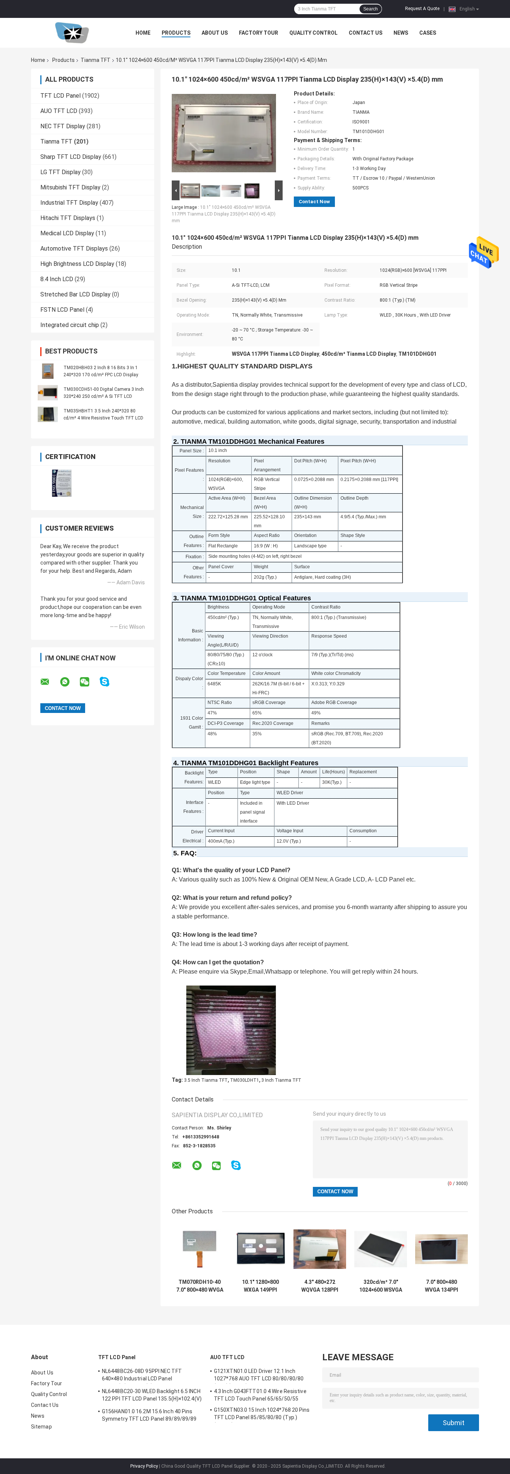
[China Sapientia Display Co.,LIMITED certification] (62, 483)
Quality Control (313, 33)
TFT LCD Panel (60, 95)
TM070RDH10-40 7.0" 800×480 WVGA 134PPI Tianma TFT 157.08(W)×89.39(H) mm (199, 1286)
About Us (215, 33)
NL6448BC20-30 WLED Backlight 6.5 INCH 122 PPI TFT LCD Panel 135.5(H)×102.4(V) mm (152, 1396)
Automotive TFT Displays (74, 248)
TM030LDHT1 (244, 1080)
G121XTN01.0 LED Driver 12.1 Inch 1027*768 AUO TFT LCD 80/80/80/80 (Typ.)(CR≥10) (259, 1376)
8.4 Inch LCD (56, 279)
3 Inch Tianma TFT (281, 1080)
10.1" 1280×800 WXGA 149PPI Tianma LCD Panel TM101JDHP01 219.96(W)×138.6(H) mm (260, 1286)
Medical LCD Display (67, 233)
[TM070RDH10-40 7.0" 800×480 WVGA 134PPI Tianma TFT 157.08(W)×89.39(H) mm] (199, 1249)
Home (143, 33)
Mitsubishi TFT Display (70, 187)
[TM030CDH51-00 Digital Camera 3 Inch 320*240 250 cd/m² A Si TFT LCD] (48, 393)
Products (176, 33)
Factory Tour (258, 33)
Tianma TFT (96, 60)
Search (370, 9)
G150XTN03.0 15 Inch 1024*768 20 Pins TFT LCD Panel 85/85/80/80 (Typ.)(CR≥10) (262, 1415)
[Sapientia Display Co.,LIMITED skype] (109, 682)
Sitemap (41, 1427)
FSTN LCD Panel (62, 309)
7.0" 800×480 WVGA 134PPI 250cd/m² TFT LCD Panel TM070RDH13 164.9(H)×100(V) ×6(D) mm (441, 1286)
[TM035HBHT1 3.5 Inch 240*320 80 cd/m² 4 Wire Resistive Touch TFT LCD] (48, 414)
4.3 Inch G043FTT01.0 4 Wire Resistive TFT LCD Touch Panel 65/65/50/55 (260, 1395)
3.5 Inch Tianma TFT (206, 1080)
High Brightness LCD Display (77, 263)
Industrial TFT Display (69, 202)
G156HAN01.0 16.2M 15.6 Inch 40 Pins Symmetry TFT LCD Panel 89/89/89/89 (149, 1415)
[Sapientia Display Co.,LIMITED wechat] (89, 682)
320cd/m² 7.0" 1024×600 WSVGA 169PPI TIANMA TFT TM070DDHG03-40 (380, 1286)
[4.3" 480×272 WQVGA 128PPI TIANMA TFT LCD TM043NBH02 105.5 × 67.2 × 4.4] (319, 1249)
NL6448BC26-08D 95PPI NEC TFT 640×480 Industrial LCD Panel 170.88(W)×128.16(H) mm (142, 1376)
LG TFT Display (60, 172)
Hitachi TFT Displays (67, 217)
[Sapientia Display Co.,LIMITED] (72, 33)
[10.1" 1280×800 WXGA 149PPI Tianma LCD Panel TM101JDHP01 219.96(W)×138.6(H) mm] (260, 1249)
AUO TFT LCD (58, 110)
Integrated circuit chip (69, 325)
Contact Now (314, 201)
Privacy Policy (144, 1466)
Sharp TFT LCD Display (70, 156)
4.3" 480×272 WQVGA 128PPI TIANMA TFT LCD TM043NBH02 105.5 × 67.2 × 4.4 (320, 1286)
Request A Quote (422, 8)
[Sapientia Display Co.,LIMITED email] (49, 682)
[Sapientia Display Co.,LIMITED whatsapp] (69, 682)
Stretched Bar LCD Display (75, 294)
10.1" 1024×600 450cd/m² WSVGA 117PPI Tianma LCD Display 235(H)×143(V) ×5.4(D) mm (224, 214)
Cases (427, 33)
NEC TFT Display (62, 126)
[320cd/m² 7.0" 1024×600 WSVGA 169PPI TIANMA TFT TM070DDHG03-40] (380, 1249)
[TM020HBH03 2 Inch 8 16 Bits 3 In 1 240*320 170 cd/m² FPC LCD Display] (48, 371)
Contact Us (365, 33)
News (401, 33)
